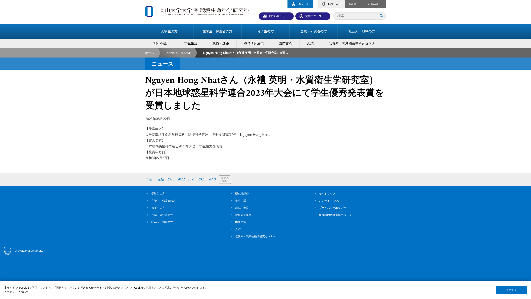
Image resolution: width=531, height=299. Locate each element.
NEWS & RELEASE (178, 53)
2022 (181, 179)
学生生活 (240, 200)
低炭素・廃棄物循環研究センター (255, 236)
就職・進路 (242, 208)
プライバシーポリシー (332, 208)
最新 (160, 179)
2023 (170, 179)
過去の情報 (225, 179)
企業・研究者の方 (162, 215)
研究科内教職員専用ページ (335, 215)
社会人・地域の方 (162, 222)
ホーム (149, 53)
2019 (212, 179)
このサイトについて (331, 200)
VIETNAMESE (375, 4)
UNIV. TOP (303, 4)
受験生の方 (158, 193)
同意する (511, 289)
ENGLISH (354, 4)
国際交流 (240, 222)
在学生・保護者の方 (163, 200)
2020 (202, 179)
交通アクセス (313, 16)
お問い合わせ (277, 16)
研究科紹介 (242, 193)
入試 (238, 229)
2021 (191, 179)
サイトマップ (327, 193)
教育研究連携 (243, 215)
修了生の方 (158, 208)
